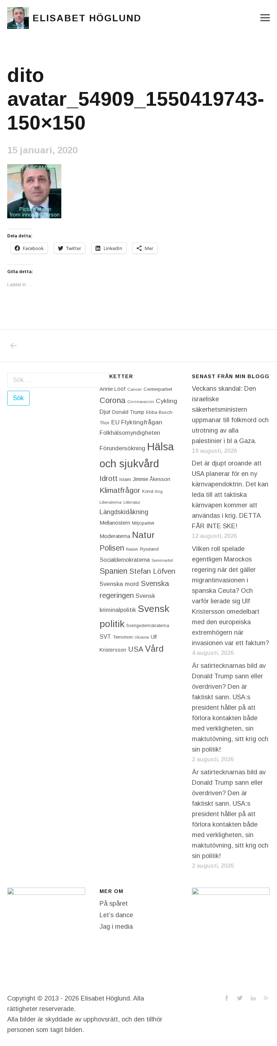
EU (115, 422)
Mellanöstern (115, 523)
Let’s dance (116, 915)
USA (135, 649)
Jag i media (116, 926)
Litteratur (131, 502)
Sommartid (162, 560)
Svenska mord (119, 584)
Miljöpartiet (143, 523)
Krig (159, 491)
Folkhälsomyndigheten (130, 432)
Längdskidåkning (124, 512)
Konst (147, 491)
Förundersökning (122, 448)
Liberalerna (111, 502)
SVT (105, 637)
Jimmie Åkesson (151, 479)
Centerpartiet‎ (158, 389)
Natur (143, 535)
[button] (18, 18)
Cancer (134, 389)
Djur (105, 411)
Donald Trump (128, 412)
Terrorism (123, 637)
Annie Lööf (113, 389)
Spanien (113, 571)
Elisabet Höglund (86, 18)
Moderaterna (115, 536)
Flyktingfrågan (141, 422)
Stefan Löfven (152, 571)
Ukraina (142, 637)
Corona (113, 400)
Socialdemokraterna (125, 560)
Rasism (132, 549)
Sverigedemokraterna (147, 625)
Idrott (109, 478)
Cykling (166, 400)
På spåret (114, 903)
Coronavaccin (140, 401)
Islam (125, 479)
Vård (154, 648)
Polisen (112, 548)
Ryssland (149, 549)
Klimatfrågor (120, 490)
